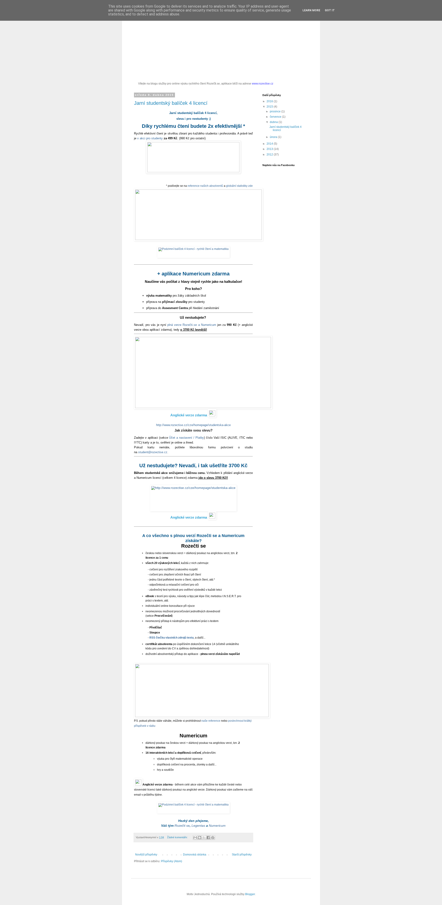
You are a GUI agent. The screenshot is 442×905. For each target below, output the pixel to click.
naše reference (210, 720)
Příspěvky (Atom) (171, 861)
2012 (270, 154)
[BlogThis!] (199, 837)
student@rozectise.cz (152, 452)
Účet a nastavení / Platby (186, 437)
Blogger (250, 894)
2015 (270, 106)
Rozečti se (182, 825)
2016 (270, 101)
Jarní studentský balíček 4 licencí (170, 103)
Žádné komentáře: (177, 837)
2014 (270, 143)
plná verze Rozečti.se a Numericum (191, 325)
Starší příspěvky (242, 854)
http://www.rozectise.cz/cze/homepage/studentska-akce (193, 425)
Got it (330, 10)
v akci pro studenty (150, 138)
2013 (270, 149)
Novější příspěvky (146, 854)
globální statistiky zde (239, 185)
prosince (275, 111)
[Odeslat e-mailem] (195, 837)
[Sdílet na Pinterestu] (212, 837)
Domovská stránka (194, 854)
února (274, 137)
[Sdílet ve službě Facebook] (208, 837)
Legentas (198, 825)
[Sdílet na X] (204, 837)
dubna (274, 122)
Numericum (217, 825)
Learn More (311, 10)
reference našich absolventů (205, 185)
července (276, 116)
